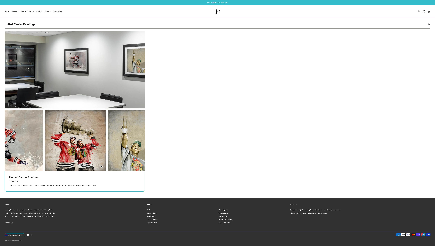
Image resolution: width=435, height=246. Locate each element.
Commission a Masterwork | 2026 (217, 2)
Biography (14, 11)
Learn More (9, 222)
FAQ (148, 210)
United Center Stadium (24, 177)
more (94, 185)
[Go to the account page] (424, 11)
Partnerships (151, 213)
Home (7, 11)
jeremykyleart (17, 240)
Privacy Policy (223, 213)
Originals (39, 11)
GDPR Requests (224, 222)
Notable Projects (26, 11)
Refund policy (223, 210)
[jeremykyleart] (217, 11)
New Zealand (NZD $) (15, 235)
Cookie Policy (223, 216)
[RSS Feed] (429, 24)
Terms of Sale (152, 222)
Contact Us (151, 216)
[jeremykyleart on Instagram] (31, 235)
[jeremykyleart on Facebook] (28, 235)
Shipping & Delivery (226, 219)
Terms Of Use (152, 219)
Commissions (57, 11)
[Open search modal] (419, 11)
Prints (47, 11)
